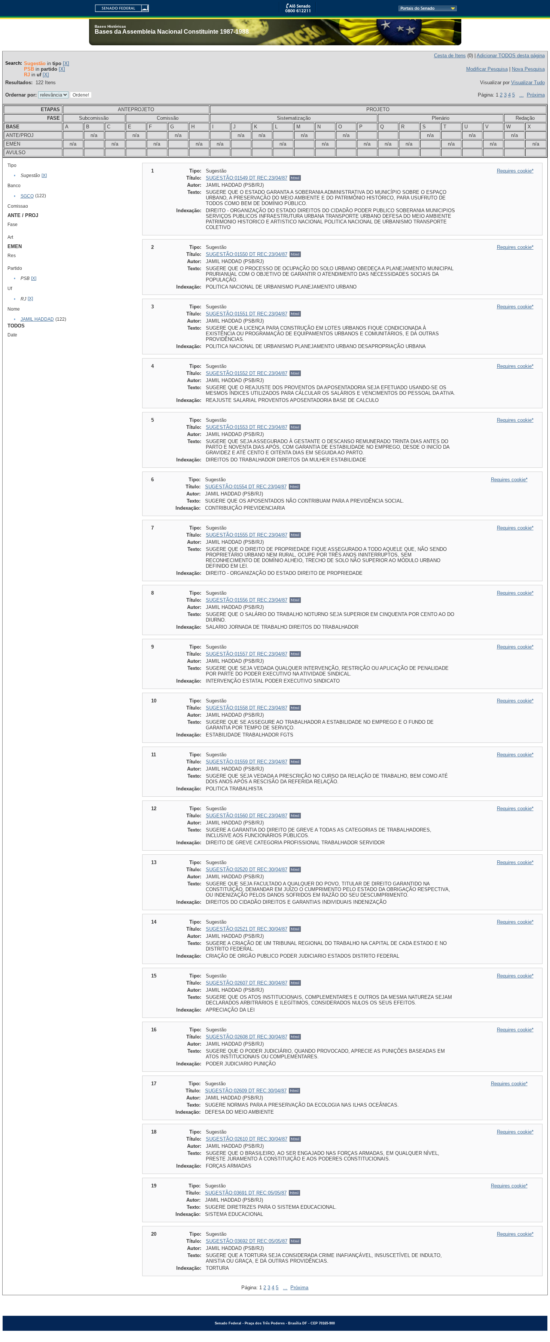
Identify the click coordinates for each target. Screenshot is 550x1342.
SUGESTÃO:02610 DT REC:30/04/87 (246, 1139)
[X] (66, 63)
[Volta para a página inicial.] (119, 7)
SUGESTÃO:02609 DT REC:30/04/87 (246, 1091)
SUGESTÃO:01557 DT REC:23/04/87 (246, 654)
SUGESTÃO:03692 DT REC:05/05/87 (246, 1241)
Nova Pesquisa (528, 69)
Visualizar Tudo (528, 82)
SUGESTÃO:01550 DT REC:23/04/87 (246, 254)
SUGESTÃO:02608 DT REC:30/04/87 (246, 1037)
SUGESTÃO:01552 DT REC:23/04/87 (246, 373)
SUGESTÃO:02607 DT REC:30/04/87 (246, 983)
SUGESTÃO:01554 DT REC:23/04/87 (246, 486)
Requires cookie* (515, 171)
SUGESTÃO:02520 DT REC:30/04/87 (246, 869)
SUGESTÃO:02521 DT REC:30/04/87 (246, 929)
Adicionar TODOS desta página (511, 55)
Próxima (536, 95)
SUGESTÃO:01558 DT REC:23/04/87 (246, 708)
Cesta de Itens (450, 55)
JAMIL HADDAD (37, 319)
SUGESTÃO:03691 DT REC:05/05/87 (246, 1193)
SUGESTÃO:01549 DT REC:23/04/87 (246, 178)
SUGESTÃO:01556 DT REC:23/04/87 (246, 600)
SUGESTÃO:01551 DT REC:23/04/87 (246, 314)
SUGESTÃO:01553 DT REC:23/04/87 (246, 427)
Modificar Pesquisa (487, 69)
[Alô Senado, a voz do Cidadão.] (298, 11)
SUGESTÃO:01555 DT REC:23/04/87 (246, 535)
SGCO (27, 196)
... (521, 95)
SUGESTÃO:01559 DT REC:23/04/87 (246, 762)
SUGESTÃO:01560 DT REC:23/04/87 (246, 815)
